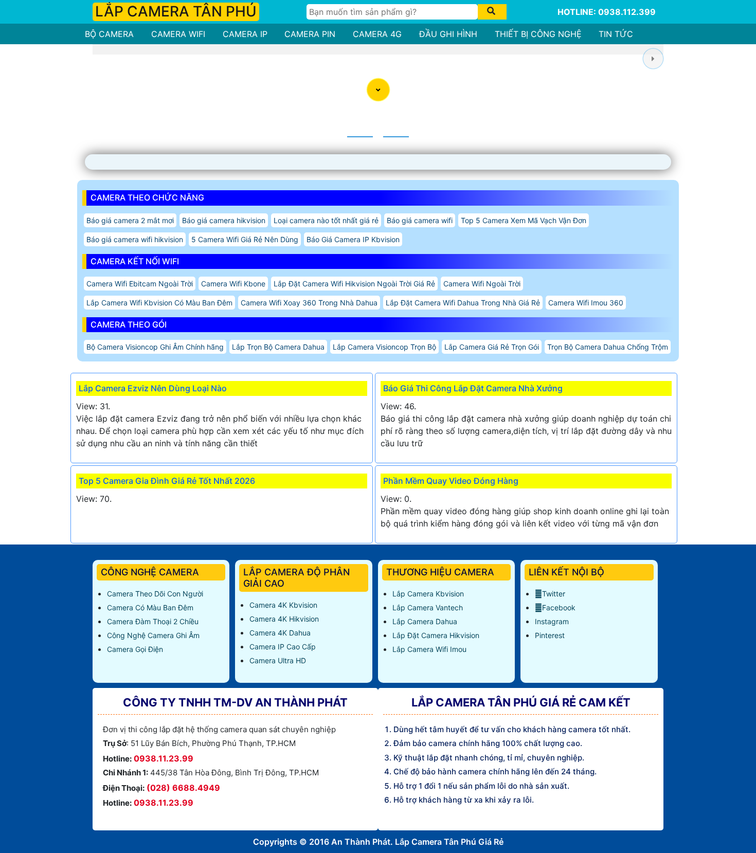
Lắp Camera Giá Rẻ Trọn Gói (491, 346)
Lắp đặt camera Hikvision (435, 635)
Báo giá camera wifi (420, 220)
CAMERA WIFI (178, 34)
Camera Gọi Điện (135, 649)
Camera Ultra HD (277, 660)
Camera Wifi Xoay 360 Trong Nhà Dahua (309, 302)
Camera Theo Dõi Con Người (155, 593)
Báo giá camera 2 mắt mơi (130, 220)
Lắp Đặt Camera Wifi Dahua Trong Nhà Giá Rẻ (463, 302)
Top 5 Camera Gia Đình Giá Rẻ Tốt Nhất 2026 (167, 481)
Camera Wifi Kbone (233, 283)
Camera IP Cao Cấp (282, 646)
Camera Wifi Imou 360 (585, 302)
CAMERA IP (245, 34)
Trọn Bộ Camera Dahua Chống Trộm (607, 346)
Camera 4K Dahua (280, 632)
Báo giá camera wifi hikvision (134, 239)
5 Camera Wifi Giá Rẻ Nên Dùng (244, 239)
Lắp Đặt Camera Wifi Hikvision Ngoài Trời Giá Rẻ (354, 283)
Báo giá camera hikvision (223, 220)
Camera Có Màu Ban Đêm (150, 607)
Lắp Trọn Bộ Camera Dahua (278, 346)
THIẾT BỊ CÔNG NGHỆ (538, 34)
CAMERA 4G (377, 34)
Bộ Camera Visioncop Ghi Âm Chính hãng (155, 346)
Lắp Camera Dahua (424, 621)
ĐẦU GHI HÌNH (448, 34)
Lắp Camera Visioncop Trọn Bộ (384, 346)
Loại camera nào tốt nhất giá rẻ (326, 220)
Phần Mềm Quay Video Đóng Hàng (450, 481)
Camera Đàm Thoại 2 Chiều (153, 621)
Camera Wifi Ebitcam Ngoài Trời (139, 283)
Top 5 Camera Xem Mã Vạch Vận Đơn (523, 220)
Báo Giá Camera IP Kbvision (353, 239)
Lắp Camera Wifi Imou (429, 649)
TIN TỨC (616, 34)
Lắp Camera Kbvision (428, 593)
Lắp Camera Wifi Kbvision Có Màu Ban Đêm (159, 302)
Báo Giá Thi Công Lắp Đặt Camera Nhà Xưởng (473, 388)
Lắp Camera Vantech (427, 607)
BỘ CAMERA (109, 34)
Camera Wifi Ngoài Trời (481, 283)
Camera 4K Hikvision (284, 618)
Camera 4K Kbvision (283, 605)
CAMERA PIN (309, 34)
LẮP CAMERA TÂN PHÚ (176, 11)
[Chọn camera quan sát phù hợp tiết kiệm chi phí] (653, 58)
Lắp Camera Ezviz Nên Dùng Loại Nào (153, 388)
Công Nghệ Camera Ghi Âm (153, 635)
